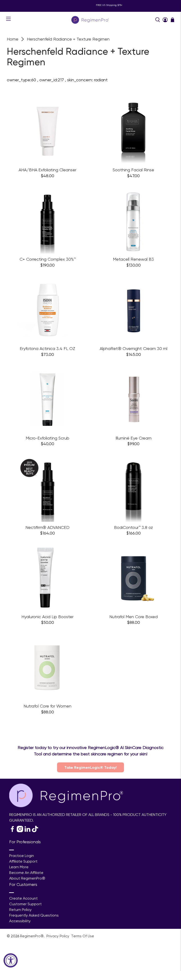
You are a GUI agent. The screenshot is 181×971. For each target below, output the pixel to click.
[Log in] (165, 20)
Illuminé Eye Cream (133, 438)
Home (12, 39)
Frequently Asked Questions (34, 915)
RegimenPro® (32, 936)
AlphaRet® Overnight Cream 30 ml (133, 348)
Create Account (23, 898)
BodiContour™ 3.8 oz (133, 527)
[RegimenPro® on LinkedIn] (27, 831)
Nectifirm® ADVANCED (47, 527)
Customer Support (25, 904)
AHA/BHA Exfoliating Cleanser (47, 169)
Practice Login (21, 855)
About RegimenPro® (27, 878)
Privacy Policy (58, 936)
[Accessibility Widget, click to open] (11, 960)
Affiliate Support (23, 861)
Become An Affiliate (26, 872)
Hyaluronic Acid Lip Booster (47, 616)
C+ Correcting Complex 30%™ (48, 259)
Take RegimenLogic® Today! (90, 767)
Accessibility (20, 921)
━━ (11, 850)
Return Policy (20, 909)
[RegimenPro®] (90, 19)
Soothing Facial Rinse (133, 169)
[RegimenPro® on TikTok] (35, 831)
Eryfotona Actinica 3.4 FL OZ (47, 348)
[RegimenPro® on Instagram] (20, 831)
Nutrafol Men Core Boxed (133, 616)
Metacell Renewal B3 (133, 259)
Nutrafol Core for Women (47, 706)
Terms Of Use (82, 936)
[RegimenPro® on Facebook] (12, 831)
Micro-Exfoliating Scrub (47, 438)
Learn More (19, 867)
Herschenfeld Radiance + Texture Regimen (68, 39)
